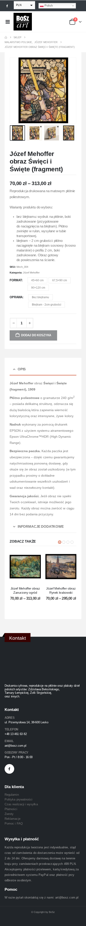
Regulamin (12, 794)
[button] (15, 90)
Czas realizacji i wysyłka (21, 804)
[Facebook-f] (9, 769)
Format (16, 280)
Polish (48, 5)
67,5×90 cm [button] (59, 280)
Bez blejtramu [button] (40, 297)
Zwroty (9, 814)
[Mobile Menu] (8, 21)
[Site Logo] (23, 21)
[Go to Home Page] (6, 37)
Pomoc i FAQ (14, 823)
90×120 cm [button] (38, 287)
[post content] (25, 566)
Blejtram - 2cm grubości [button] (46, 304)
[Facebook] (7, 5)
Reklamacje (12, 818)
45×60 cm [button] (37, 280)
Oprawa (16, 297)
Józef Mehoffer (31, 272)
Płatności (11, 809)
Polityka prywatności (18, 799)
